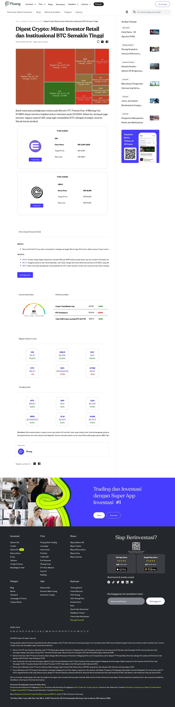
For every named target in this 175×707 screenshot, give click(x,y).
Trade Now (35, 159)
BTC (32, 400)
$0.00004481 (62, 371)
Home (18, 21)
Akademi (25, 21)
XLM (62, 416)
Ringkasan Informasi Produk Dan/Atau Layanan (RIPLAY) (35, 694)
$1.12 (62, 403)
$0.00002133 (32, 419)
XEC (62, 368)
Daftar (99, 515)
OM (32, 352)
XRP (62, 400)
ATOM (92, 368)
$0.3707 (92, 419)
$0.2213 (62, 419)
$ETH (24, 262)
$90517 (32, 403)
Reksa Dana (58, 690)
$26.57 (32, 371)
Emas (42, 687)
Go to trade (162, 4)
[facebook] (107, 41)
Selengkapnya (25, 275)
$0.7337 (92, 403)
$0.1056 (62, 355)
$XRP (24, 259)
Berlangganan (155, 601)
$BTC (24, 265)
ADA (92, 400)
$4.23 (32, 355)
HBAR (62, 352)
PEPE (32, 416)
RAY (92, 352)
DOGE (92, 416)
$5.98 (92, 371)
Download (113, 515)
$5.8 (92, 355)
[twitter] (102, 42)
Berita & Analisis (36, 21)
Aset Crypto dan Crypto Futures (86, 687)
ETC (32, 368)
